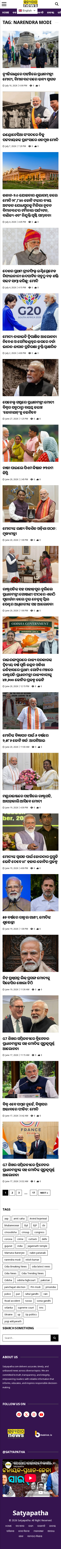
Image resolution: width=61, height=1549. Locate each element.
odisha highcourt (26, 1280)
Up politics (31, 1314)
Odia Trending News (33, 1273)
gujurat (8, 1246)
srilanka (8, 1307)
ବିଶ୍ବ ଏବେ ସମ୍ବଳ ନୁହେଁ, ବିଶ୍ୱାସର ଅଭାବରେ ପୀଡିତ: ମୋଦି (25, 1106)
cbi (43, 1225)
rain (46, 1293)
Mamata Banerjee (14, 1252)
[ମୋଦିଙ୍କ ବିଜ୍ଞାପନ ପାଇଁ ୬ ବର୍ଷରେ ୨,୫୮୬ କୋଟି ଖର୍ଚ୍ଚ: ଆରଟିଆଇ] (30, 710)
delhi (44, 1239)
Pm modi (35, 1287)
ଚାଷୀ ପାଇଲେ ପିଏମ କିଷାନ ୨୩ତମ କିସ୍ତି (28, 470)
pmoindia (51, 1287)
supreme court (26, 1307)
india (20, 1246)
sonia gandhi (44, 1300)
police (7, 1293)
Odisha (8, 1280)
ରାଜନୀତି (39, 12)
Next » (44, 1192)
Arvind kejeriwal (38, 1218)
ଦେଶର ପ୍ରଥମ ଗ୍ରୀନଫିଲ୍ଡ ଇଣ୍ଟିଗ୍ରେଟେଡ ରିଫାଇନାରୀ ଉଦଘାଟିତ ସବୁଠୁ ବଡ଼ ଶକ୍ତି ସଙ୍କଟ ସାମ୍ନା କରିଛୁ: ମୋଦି (30, 275)
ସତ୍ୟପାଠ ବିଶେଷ (34, 1536)
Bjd (26, 1225)
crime (20, 1239)
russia (28, 1300)
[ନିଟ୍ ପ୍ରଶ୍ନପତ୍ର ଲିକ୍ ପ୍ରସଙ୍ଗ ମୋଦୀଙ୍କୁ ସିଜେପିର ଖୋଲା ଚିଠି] (30, 953)
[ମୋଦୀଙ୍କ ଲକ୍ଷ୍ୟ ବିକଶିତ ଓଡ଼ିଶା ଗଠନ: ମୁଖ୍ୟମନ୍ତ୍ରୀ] (30, 503)
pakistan (45, 1280)
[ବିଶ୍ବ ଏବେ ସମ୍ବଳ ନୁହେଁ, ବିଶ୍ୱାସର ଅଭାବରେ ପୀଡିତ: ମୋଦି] (30, 1079)
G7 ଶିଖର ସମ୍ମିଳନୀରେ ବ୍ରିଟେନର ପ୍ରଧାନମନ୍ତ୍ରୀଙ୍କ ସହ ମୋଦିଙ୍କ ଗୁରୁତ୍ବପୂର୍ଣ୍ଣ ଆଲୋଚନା (29, 1043)
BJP (35, 1225)
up (19, 1314)
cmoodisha (10, 1232)
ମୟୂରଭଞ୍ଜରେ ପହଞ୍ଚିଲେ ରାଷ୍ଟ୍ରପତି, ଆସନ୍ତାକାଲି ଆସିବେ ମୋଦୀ (27, 798)
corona (8, 1239)
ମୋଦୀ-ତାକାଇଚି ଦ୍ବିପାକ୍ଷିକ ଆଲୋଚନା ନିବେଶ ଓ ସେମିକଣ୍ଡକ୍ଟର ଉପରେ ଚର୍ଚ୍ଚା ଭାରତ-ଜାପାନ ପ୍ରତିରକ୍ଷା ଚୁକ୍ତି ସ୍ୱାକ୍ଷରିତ (30, 341)
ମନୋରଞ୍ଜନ (39, 1531)
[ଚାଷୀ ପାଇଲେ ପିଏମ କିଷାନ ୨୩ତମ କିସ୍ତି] (30, 443)
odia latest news (41, 1266)
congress (39, 1232)
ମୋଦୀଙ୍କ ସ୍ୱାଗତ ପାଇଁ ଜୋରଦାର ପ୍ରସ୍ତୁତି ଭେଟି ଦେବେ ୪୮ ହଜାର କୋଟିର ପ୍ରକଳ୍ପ (30, 859)
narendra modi (12, 1259)
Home (5, 12)
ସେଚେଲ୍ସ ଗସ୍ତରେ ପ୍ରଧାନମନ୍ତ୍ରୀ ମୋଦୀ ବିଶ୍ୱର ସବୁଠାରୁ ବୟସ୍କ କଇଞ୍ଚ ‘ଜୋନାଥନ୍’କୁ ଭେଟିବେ (28, 407)
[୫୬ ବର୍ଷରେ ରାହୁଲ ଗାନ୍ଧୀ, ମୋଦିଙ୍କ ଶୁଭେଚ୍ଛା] (30, 892)
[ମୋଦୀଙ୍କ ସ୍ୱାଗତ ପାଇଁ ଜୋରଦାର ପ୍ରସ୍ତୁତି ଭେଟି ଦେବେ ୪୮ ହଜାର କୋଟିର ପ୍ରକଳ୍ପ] (30, 832)
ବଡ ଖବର (20, 1525)
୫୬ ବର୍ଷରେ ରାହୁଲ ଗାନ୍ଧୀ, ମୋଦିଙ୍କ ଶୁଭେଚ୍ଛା (27, 920)
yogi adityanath (13, 1321)
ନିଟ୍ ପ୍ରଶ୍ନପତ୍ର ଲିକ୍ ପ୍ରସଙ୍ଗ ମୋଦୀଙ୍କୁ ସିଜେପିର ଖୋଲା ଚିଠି (26, 980)
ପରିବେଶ (10, 1531)
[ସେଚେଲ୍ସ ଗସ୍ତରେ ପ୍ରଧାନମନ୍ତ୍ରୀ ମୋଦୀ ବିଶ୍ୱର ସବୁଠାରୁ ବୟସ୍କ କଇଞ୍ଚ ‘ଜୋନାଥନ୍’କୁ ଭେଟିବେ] (30, 377)
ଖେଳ (21, 1536)
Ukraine (8, 1314)
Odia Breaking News (15, 1266)
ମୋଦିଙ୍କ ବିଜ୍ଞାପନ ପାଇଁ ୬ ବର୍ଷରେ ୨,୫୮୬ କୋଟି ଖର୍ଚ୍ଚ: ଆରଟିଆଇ (26, 738)
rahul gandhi (31, 1293)
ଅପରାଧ (51, 1531)
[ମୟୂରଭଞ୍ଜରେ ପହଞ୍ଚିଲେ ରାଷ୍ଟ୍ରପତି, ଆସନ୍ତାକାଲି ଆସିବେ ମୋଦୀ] (30, 771)
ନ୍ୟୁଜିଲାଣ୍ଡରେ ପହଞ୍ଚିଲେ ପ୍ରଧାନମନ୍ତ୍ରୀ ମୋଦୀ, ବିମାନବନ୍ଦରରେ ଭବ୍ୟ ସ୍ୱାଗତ (29, 76)
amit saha (19, 1218)
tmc (41, 1307)
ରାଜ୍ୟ (30, 1525)
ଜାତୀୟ (50, 12)
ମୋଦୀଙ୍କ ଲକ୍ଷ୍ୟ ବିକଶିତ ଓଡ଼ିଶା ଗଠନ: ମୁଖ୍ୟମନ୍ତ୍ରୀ (29, 531)
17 (33, 1192)
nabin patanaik (38, 1252)
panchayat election (14, 1287)
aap (6, 1218)
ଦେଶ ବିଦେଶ (24, 1531)
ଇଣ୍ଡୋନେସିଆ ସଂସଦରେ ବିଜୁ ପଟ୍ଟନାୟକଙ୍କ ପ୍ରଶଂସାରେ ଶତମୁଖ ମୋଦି (30, 137)
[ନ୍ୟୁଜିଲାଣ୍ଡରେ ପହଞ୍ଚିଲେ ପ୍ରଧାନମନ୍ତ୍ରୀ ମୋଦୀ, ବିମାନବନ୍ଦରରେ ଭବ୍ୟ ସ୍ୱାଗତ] (30, 49)
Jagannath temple (37, 1246)
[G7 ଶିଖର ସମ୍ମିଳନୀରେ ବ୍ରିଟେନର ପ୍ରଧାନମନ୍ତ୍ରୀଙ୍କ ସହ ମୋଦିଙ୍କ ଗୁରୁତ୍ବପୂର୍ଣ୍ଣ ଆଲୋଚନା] (30, 1014)
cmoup (25, 1232)
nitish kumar (32, 1259)
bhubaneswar (11, 1225)
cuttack (32, 1239)
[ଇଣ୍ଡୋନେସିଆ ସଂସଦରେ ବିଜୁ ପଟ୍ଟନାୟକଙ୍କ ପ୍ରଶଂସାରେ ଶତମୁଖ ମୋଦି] (30, 110)
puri (18, 1293)
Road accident (12, 1300)
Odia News (10, 1273)
